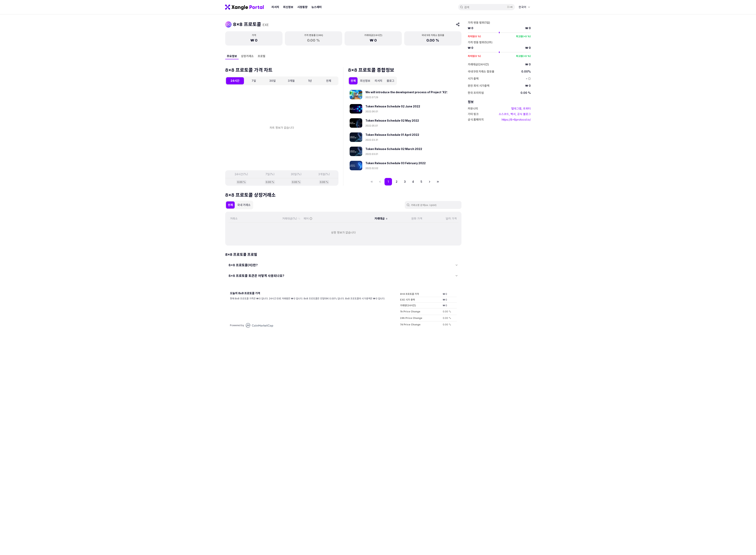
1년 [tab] (310, 80)
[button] (430, 182)
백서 (513, 114)
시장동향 (302, 7)
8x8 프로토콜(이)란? (243, 265)
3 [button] (405, 181)
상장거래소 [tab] (247, 56)
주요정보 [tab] (232, 56)
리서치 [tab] (378, 80)
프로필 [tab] (261, 56)
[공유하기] (457, 24)
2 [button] (396, 181)
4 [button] (413, 181)
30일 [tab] (272, 80)
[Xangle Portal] (244, 7)
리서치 (275, 7)
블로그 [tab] (390, 80)
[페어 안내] (310, 218)
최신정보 (288, 7)
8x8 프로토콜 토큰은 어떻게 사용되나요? (256, 276)
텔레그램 (516, 108)
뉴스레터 (316, 7)
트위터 (527, 108)
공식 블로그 (524, 114)
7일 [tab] (254, 80)
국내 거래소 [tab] (244, 205)
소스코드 (504, 114)
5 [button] (421, 181)
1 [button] (388, 181)
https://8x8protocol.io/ (516, 119)
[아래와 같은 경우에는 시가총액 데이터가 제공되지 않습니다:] (529, 78)
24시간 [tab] (235, 80)
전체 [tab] (328, 80)
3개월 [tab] (291, 80)
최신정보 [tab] (365, 80)
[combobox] (524, 7)
